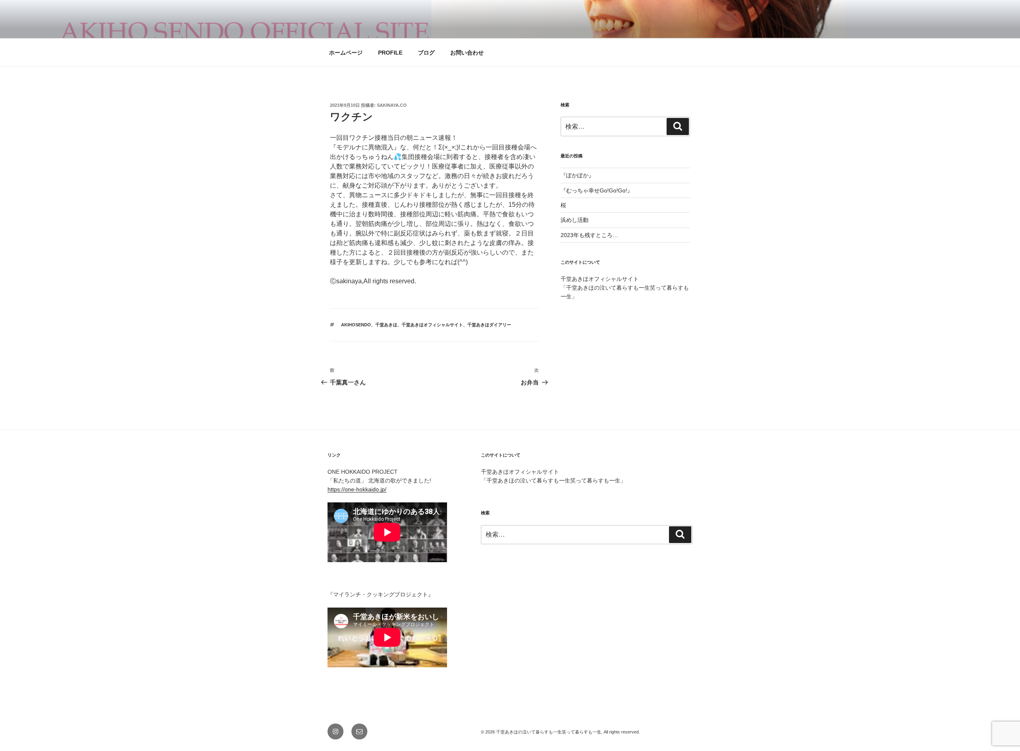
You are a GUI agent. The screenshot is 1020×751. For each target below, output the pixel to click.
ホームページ (346, 52)
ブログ (426, 52)
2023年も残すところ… (589, 235)
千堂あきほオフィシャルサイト (432, 324)
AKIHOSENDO (356, 324)
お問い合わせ (467, 52)
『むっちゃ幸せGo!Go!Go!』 (597, 190)
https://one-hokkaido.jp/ (357, 489)
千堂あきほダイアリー (489, 324)
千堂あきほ (386, 324)
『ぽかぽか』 (577, 175)
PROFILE (390, 52)
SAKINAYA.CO (392, 105)
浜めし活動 (574, 220)
